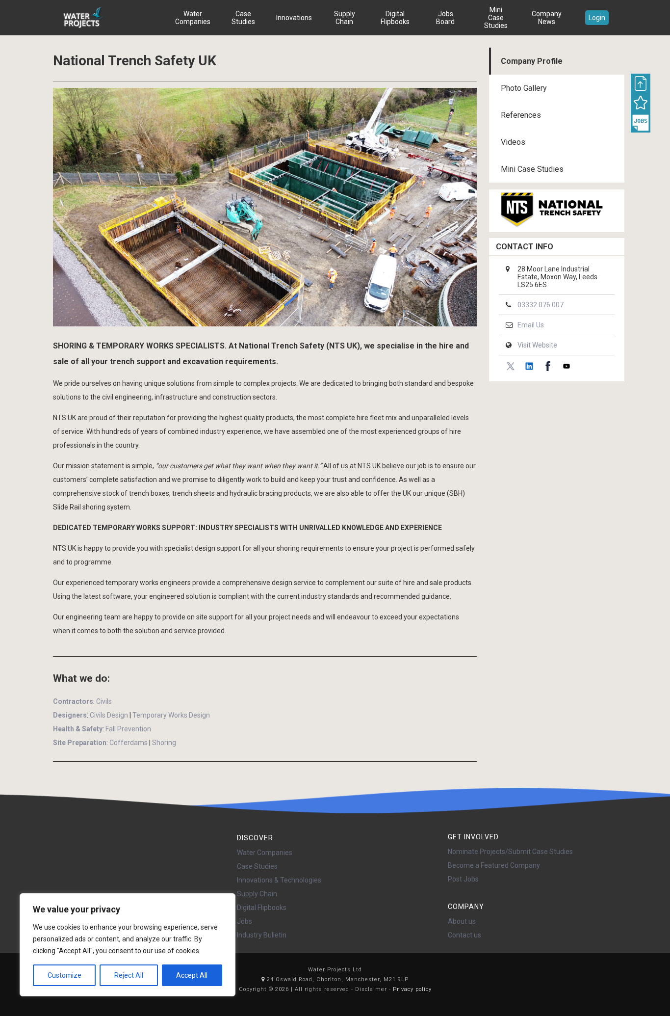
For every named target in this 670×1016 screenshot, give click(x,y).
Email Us (530, 325)
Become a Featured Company (494, 865)
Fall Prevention (128, 729)
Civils (104, 701)
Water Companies (192, 18)
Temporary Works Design (171, 715)
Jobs (244, 921)
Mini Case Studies (496, 17)
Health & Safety (78, 729)
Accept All (191, 975)
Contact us (464, 935)
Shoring (164, 743)
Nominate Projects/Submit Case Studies (510, 852)
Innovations (294, 18)
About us (462, 921)
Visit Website (537, 345)
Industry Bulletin (261, 935)
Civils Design (109, 715)
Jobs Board (445, 18)
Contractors (73, 701)
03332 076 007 (540, 305)
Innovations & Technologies (279, 880)
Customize (64, 975)
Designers (70, 715)
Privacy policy (412, 989)
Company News (547, 18)
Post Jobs (463, 879)
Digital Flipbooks (395, 18)
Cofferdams (128, 743)
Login (597, 18)
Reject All (128, 975)
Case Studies (243, 18)
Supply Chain (344, 18)
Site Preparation (79, 743)
